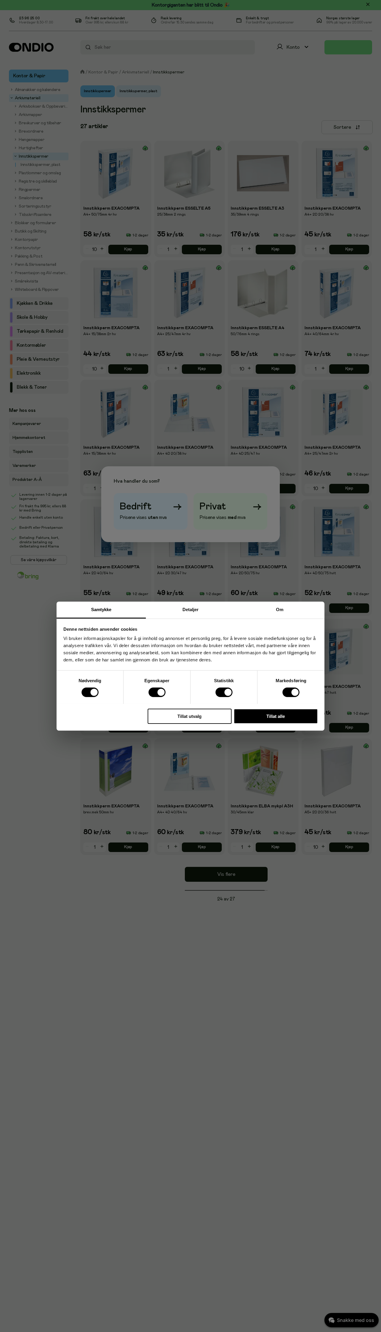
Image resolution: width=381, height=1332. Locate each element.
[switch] (157, 692)
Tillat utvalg (189, 715)
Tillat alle (275, 715)
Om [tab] (279, 609)
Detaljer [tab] (190, 609)
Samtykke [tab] (101, 609)
